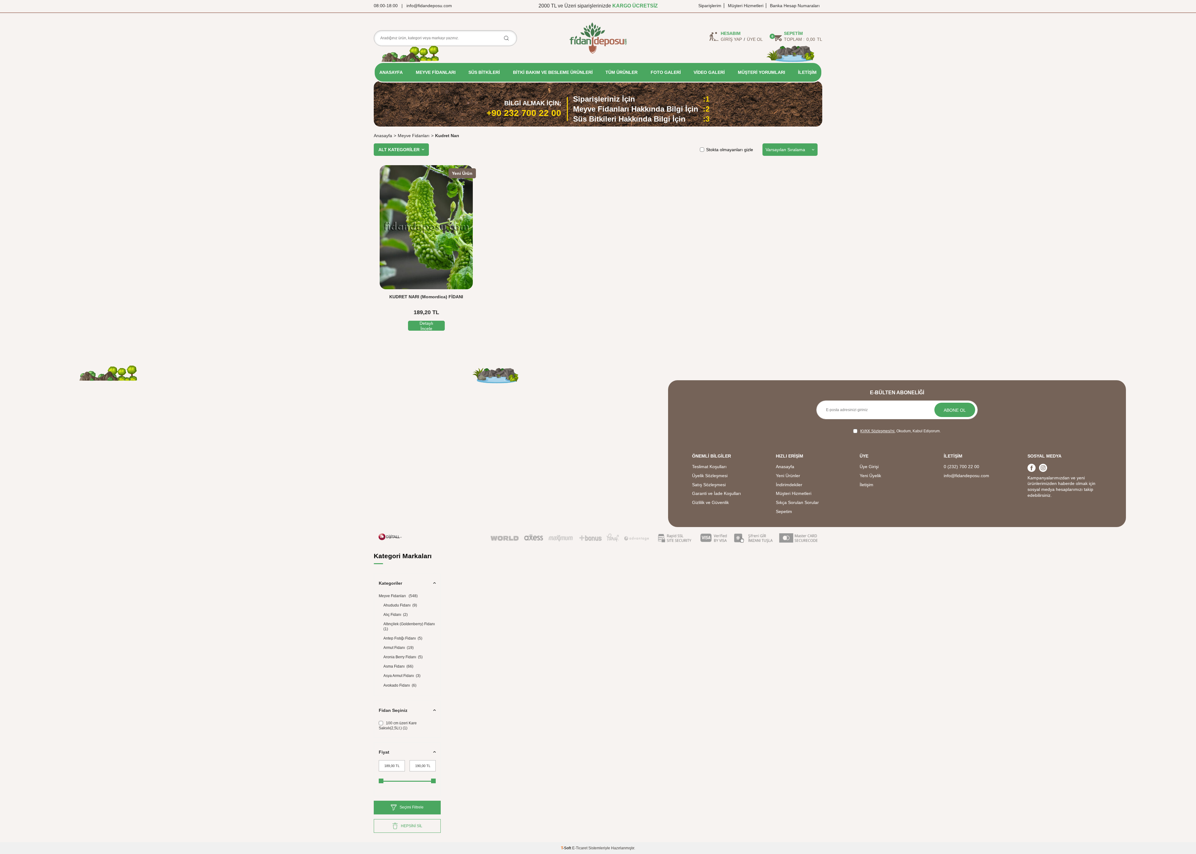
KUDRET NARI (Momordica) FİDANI (426, 296)
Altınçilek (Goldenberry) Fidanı (409, 626)
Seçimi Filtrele (412, 807)
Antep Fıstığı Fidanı (402, 638)
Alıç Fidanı (395, 614)
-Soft (566, 848)
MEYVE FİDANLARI (436, 72)
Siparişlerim (709, 5)
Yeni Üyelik (870, 475)
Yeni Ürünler (788, 475)
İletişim (866, 484)
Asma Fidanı (398, 666)
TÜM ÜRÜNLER (621, 72)
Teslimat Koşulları (709, 466)
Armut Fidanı (398, 647)
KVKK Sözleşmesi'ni (877, 431)
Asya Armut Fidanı (401, 676)
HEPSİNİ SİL (411, 826)
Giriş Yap (731, 39)
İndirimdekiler (789, 484)
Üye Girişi (869, 466)
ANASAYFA (391, 72)
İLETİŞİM (807, 72)
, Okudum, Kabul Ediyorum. (900, 431)
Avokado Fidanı (399, 685)
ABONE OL (955, 410)
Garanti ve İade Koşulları (716, 493)
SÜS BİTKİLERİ (484, 72)
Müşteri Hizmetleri (745, 5)
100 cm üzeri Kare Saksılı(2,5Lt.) (398, 725)
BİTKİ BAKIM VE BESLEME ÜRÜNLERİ (553, 72)
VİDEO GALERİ (709, 72)
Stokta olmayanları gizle (729, 149)
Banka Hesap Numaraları (795, 5)
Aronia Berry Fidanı (403, 657)
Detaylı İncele (426, 326)
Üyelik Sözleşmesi (710, 475)
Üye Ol (755, 39)
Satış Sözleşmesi (709, 484)
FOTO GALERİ (666, 72)
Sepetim (784, 511)
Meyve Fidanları (414, 135)
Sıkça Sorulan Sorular (797, 502)
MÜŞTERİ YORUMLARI (761, 72)
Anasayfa (383, 135)
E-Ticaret (579, 848)
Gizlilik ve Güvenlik (710, 502)
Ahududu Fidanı (400, 605)
